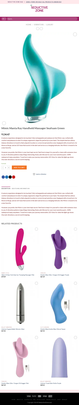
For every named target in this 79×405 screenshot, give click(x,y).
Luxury (49, 25)
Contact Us (28, 399)
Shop (59, 399)
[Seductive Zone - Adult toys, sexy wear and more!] (39, 10)
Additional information (21, 188)
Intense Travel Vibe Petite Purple (50, 383)
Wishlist (64, 399)
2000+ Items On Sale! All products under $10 (43, 2)
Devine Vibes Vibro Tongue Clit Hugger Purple (54, 275)
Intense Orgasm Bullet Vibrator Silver (13, 329)
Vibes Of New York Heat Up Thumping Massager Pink (17, 275)
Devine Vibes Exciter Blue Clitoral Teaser (53, 329)
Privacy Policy (51, 399)
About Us (20, 399)
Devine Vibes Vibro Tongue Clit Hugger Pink (15, 383)
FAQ (34, 399)
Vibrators (39, 25)
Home (28, 25)
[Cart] (77, 10)
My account (41, 399)
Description (5, 188)
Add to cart (19, 167)
